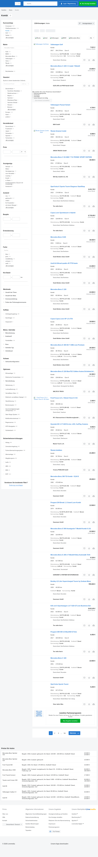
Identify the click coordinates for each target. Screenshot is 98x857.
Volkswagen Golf (57, 44)
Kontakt (4, 820)
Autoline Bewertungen (32, 824)
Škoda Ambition (56, 450)
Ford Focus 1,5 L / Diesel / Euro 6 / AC (64, 398)
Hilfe (3, 817)
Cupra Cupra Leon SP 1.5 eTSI (62, 319)
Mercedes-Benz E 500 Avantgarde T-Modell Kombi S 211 (71, 528)
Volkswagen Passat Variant (60, 105)
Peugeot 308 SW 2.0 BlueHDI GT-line (64, 632)
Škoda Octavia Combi (58, 131)
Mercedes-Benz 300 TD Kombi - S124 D (65, 476)
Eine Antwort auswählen (42, 100)
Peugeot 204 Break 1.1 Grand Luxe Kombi (66, 502)
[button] (89, 60)
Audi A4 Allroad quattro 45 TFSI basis (64, 263)
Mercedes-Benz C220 (58, 237)
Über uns (5, 814)
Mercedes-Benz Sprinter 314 (9, 759)
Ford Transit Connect (8, 775)
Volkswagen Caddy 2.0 (9, 792)
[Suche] (25, 3)
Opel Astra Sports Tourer (60, 684)
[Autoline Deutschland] (7, 3)
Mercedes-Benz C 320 (58, 658)
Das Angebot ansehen (70, 721)
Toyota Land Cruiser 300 (9, 780)
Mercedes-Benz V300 (9, 770)
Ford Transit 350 (7, 765)
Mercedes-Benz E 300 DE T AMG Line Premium (67, 345)
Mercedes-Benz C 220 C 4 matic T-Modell (65, 66)
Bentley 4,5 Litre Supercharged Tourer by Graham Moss (71, 581)
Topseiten (28, 830)
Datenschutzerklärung (32, 817)
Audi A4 (4, 798)
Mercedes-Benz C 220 (58, 289)
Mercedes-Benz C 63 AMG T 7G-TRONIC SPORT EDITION (71, 157)
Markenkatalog (29, 827)
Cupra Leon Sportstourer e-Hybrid (63, 213)
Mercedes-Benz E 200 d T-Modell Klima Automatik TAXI (70, 555)
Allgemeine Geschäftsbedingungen (36, 814)
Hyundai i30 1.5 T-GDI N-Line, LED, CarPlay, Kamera (69, 424)
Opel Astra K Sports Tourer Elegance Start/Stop (68, 186)
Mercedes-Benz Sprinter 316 (9, 753)
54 (64, 733)
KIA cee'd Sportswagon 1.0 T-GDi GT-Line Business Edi (71, 606)
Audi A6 (4, 786)
